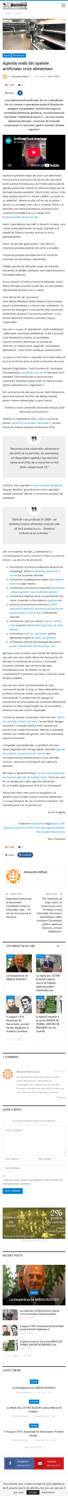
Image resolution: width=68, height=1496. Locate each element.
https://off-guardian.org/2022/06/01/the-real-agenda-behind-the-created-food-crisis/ (34, 827)
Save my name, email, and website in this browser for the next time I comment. (33, 1181)
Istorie (10, 956)
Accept (33, 1492)
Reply (62, 1097)
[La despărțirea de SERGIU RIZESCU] (19, 963)
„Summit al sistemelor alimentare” (31, 423)
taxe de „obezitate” (35, 633)
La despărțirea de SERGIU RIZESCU (34, 1299)
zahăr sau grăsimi (45, 637)
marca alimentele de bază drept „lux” (34, 646)
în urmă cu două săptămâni (46, 485)
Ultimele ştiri (19, 55)
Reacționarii (38, 823)
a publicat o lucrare (32, 372)
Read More (48, 1492)
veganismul (52, 600)
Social (7, 55)
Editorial (40, 956)
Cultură (10, 997)
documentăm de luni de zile (21, 217)
